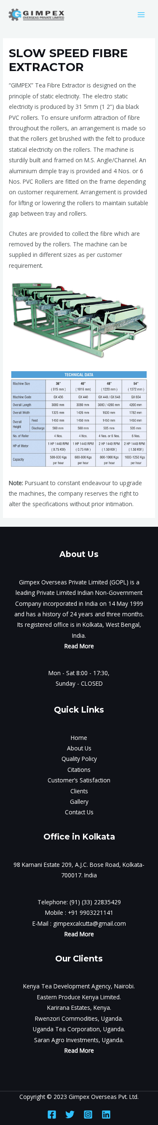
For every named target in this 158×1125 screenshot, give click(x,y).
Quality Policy (79, 759)
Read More (79, 646)
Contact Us (79, 812)
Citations (79, 770)
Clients (79, 791)
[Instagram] (88, 1114)
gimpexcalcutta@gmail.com (89, 923)
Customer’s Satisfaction (79, 780)
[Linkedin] (106, 1114)
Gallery (79, 801)
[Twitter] (70, 1114)
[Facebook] (51, 1114)
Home (79, 738)
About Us (79, 748)
